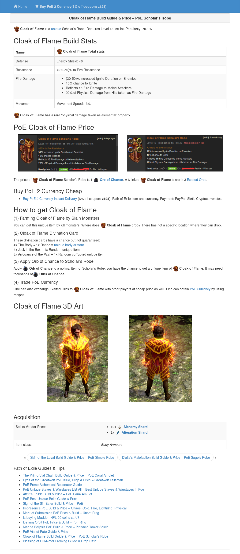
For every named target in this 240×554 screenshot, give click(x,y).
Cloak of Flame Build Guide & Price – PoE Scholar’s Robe (65, 536)
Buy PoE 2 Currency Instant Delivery (50, 198)
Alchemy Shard (136, 426)
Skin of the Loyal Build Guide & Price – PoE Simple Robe (72, 457)
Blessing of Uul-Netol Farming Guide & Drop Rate (59, 541)
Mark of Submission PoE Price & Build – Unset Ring (61, 512)
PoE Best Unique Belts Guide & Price (50, 498)
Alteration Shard (135, 432)
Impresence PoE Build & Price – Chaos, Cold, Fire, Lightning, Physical (75, 508)
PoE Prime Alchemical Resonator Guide (52, 484)
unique (56, 28)
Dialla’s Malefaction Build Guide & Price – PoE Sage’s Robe (166, 457)
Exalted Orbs (196, 179)
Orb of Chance (111, 179)
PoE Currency (200, 289)
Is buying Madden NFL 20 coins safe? (51, 517)
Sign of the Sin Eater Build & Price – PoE (53, 503)
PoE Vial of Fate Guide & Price (45, 531)
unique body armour (69, 244)
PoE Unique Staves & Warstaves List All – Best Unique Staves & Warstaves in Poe (83, 489)
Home (22, 6)
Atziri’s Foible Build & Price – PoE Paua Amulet (57, 494)
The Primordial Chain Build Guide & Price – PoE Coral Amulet (68, 475)
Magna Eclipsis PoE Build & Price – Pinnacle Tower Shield (66, 526)
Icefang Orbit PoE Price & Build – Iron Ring (54, 522)
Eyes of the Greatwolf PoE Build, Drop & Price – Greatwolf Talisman (73, 480)
